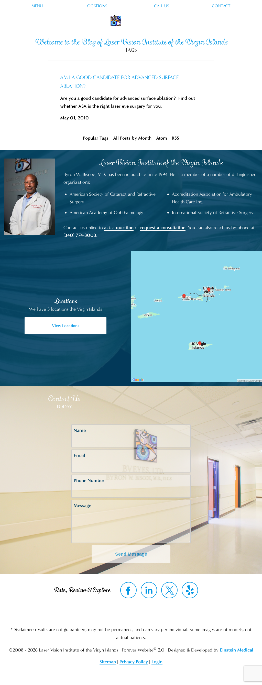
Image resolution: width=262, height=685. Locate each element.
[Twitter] (169, 590)
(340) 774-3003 (79, 235)
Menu (37, 6)
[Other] (190, 590)
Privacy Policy (133, 662)
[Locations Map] (196, 316)
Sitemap (108, 662)
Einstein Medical (236, 650)
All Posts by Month (132, 138)
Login (156, 662)
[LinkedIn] (149, 590)
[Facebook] (128, 590)
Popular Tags (95, 138)
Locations (96, 6)
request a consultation (162, 227)
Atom (161, 138)
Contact (221, 6)
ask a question (119, 227)
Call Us (161, 6)
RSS (175, 138)
